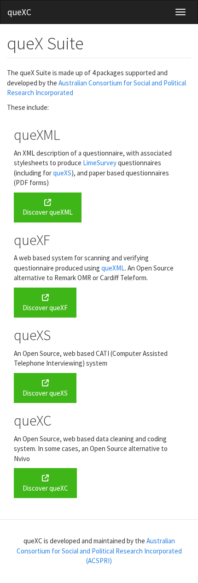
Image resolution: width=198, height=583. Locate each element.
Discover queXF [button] (45, 307)
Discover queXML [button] (48, 212)
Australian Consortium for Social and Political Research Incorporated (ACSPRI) (99, 550)
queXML (113, 268)
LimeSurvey (99, 162)
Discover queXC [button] (45, 488)
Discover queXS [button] (45, 393)
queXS (62, 172)
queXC (19, 12)
